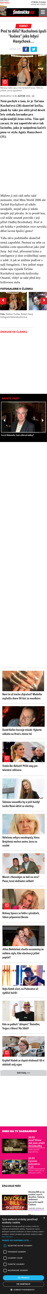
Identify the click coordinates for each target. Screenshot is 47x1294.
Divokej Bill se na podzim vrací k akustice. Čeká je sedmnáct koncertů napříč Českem (36, 1198)
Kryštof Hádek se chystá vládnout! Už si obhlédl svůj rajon (23, 1062)
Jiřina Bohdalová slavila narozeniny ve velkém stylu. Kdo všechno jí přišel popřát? (23, 953)
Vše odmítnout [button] (23, 1284)
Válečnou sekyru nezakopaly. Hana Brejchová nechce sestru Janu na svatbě (21, 841)
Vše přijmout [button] (24, 1278)
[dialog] (23, 1254)
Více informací (7, 1237)
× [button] (44, 1218)
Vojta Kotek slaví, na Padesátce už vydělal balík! (20, 991)
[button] (23, 1240)
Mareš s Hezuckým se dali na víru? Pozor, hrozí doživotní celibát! (20, 879)
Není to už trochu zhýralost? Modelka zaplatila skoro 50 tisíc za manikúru (22, 696)
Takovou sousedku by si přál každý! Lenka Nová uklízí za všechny (21, 804)
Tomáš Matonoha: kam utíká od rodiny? (17, 435)
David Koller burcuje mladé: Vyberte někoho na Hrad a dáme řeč (22, 732)
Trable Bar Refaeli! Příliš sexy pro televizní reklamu (20, 768)
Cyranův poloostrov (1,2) (34, 1162)
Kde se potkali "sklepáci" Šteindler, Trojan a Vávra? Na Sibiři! (21, 1026)
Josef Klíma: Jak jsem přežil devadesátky (36, 1141)
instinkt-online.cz (36, 1208)
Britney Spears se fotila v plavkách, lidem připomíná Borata (20, 915)
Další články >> (23, 1073)
